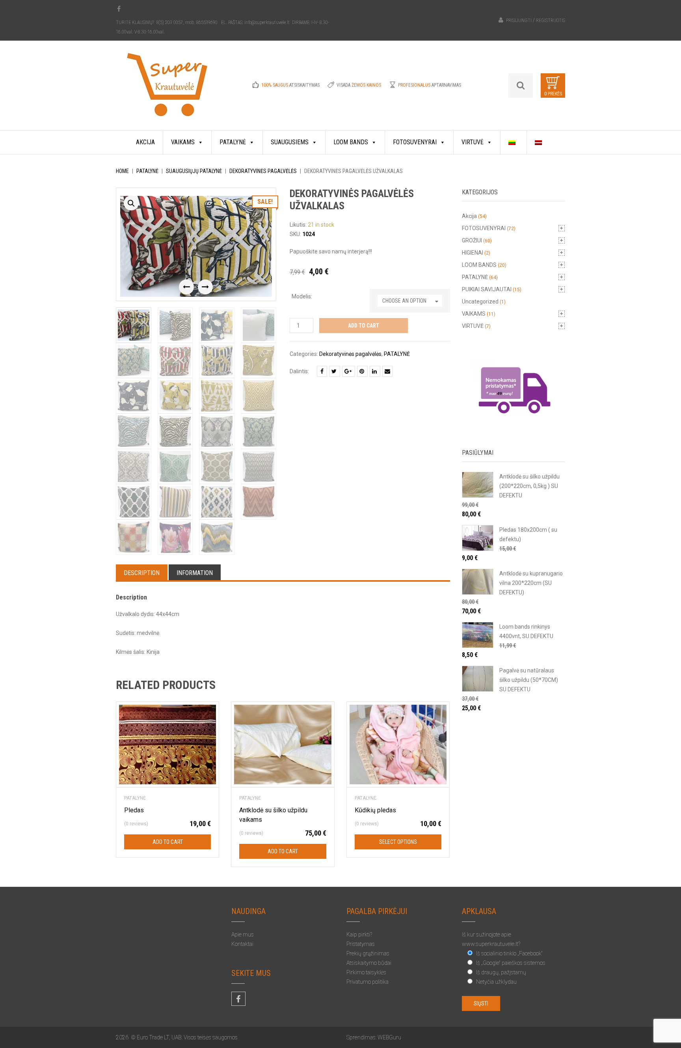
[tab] (141, 572)
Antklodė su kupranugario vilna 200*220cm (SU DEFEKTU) (531, 583)
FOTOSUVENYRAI (484, 228)
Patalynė (233, 142)
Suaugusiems (290, 142)
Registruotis (550, 20)
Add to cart (363, 325)
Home (122, 171)
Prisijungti (519, 20)
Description (142, 573)
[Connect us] (119, 9)
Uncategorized (480, 301)
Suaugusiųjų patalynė (194, 171)
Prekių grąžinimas (367, 953)
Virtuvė (472, 142)
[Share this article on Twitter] (334, 371)
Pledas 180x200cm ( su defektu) (528, 534)
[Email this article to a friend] (387, 371)
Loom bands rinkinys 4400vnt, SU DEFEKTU (526, 631)
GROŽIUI (472, 240)
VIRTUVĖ (473, 326)
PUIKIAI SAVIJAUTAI (487, 289)
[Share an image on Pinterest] (362, 371)
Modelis (301, 296)
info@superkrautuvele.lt (267, 22)
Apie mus (242, 934)
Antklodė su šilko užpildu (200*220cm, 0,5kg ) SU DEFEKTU (529, 486)
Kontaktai (242, 944)
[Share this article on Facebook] (322, 371)
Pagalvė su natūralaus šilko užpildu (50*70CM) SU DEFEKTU (528, 679)
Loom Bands (350, 142)
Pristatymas (360, 944)
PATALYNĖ (147, 171)
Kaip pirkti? (359, 934)
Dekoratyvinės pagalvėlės (263, 171)
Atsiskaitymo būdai (368, 963)
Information (195, 573)
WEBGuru (389, 1037)
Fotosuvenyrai (415, 142)
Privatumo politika (367, 982)
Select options (398, 842)
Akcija (145, 142)
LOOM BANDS (479, 265)
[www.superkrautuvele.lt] (167, 91)
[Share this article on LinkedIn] (375, 371)
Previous (186, 286)
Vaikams (183, 142)
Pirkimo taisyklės (366, 972)
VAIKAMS (474, 314)
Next (205, 286)
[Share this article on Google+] (348, 371)
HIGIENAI (472, 252)
